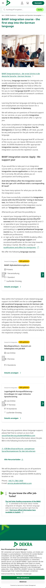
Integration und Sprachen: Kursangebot (29, 15)
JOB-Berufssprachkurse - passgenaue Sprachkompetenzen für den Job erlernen (18, 449)
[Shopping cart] (28, 3)
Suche (40, 10)
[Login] (22, 3)
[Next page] (42, 274)
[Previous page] (3, 274)
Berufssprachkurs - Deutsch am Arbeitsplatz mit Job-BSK (17, 347)
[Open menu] (3, 3)
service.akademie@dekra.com (19, 483)
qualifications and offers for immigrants (19, 247)
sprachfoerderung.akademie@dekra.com (18, 435)
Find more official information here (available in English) (20, 511)
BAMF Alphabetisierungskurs (16, 265)
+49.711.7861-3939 (15, 480)
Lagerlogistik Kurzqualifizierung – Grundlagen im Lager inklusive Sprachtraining (18, 394)
